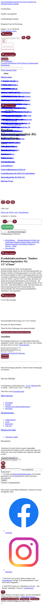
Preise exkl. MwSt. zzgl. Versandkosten (14, 212)
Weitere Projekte (8, 430)
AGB (7, 422)
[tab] (22, 243)
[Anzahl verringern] (5, 221)
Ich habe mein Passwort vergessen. (13, 353)
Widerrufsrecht (10, 420)
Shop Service (7, 395)
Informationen (7, 412)
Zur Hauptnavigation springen (18, 3)
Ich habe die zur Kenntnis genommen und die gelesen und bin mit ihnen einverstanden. (21, 476)
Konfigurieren (24, 599)
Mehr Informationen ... (29, 597)
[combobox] (11, 38)
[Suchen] (24, 37)
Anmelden (4, 59)
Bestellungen (5, 65)
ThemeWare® (29, 588)
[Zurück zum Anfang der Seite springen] (3, 592)
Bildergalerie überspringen (10, 150)
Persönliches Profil (14, 63)
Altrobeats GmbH (11, 437)
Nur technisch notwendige (10, 599)
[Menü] (3, 41)
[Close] (2, 603)
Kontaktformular (18, 391)
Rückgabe (8, 409)
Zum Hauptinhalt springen (10, 2)
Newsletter (9, 403)
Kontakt (8, 405)
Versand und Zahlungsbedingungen (17, 407)
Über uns (8, 426)
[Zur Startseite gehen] (9, 31)
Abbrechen (5, 357)
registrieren (8, 61)
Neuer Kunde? (24, 345)
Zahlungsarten (33, 63)
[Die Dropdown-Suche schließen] (28, 37)
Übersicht (4, 63)
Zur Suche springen (27, 2)
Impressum (9, 424)
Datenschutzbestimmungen (21, 474)
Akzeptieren (35, 599)
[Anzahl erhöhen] (14, 221)
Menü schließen (10, 55)
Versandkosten (7, 580)
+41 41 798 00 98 (31, 386)
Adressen (24, 63)
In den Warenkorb (7, 227)
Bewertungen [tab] (10, 248)
